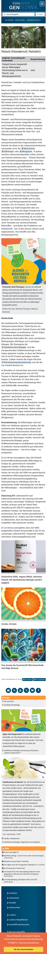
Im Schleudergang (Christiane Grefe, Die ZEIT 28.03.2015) (20, 881)
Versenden (40, 679)
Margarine (27, 151)
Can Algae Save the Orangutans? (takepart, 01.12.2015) (24, 865)
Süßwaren (9, 151)
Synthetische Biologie (12, 705)
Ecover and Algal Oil (11, 852)
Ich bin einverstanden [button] (23, 949)
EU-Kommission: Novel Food (14, 868)
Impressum (14, 898)
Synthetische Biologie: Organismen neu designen (22, 842)
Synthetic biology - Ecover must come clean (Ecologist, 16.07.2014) (24, 857)
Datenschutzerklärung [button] (29, 943)
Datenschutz (14, 907)
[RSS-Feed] (14, 690)
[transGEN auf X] (26, 690)
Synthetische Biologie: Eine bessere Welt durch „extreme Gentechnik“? (21, 752)
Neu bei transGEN (17, 932)
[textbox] (18, 14)
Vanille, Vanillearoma (11, 838)
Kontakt (12, 903)
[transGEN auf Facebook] (38, 690)
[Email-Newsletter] (8, 690)
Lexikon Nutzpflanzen (18, 920)
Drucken (28, 679)
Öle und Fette (9, 701)
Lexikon (12, 915)
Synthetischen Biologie (15, 347)
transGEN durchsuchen (19, 924)
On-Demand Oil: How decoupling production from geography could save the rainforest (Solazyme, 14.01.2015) (22, 874)
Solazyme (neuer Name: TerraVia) (16, 861)
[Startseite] (23, 6)
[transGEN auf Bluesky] (32, 690)
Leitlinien (13, 893)
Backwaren (29, 148)
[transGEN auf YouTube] (20, 690)
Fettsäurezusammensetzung (17, 362)
